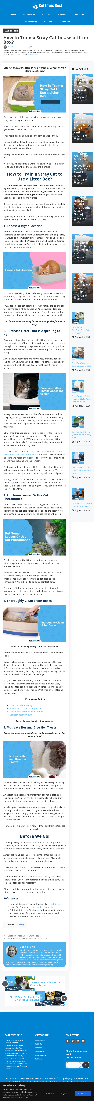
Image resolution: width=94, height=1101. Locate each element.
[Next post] (64, 998)
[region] (47, 1091)
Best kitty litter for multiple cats (26, 708)
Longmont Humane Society (44, 907)
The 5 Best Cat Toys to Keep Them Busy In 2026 (81, 124)
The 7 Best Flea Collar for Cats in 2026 (81, 248)
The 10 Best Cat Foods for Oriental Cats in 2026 (26, 938)
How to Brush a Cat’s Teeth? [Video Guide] (82, 207)
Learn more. (34, 55)
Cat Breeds (79, 14)
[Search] (85, 1065)
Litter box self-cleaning (21, 705)
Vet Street (56, 904)
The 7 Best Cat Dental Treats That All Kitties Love (82, 86)
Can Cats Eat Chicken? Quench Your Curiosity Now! (81, 435)
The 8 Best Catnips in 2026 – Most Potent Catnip (82, 284)
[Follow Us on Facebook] (68, 1041)
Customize (49, 1093)
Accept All (83, 1093)
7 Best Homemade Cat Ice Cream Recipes (23, 936)
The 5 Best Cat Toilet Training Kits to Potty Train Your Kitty (81, 399)
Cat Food (62, 14)
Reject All (65, 1093)
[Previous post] (5, 983)
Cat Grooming (30, 21)
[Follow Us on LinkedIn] (83, 1041)
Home (13, 14)
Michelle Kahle (15, 47)
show (21, 924)
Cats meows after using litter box (26, 711)
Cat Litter (46, 14)
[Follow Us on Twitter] (73, 1041)
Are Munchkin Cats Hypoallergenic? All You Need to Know (82, 165)
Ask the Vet (64, 21)
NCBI (42, 916)
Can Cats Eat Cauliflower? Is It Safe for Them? (81, 330)
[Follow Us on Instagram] (78, 1041)
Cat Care (48, 21)
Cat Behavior (29, 14)
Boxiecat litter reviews (21, 714)
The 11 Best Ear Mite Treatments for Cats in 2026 (81, 470)
